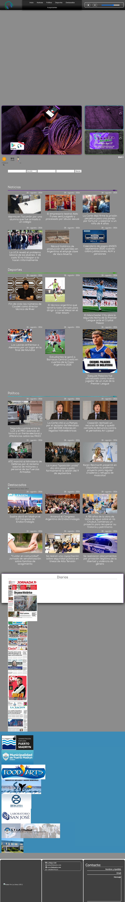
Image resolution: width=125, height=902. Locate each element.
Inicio (31, 2)
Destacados (70, 2)
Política (49, 2)
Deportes (58, 2)
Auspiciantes (52, 7)
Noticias (40, 2)
